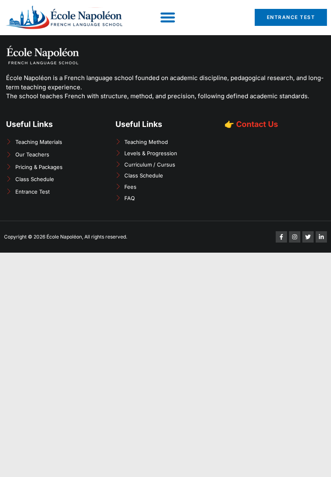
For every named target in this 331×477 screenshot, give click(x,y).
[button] (168, 18)
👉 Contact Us (251, 124)
